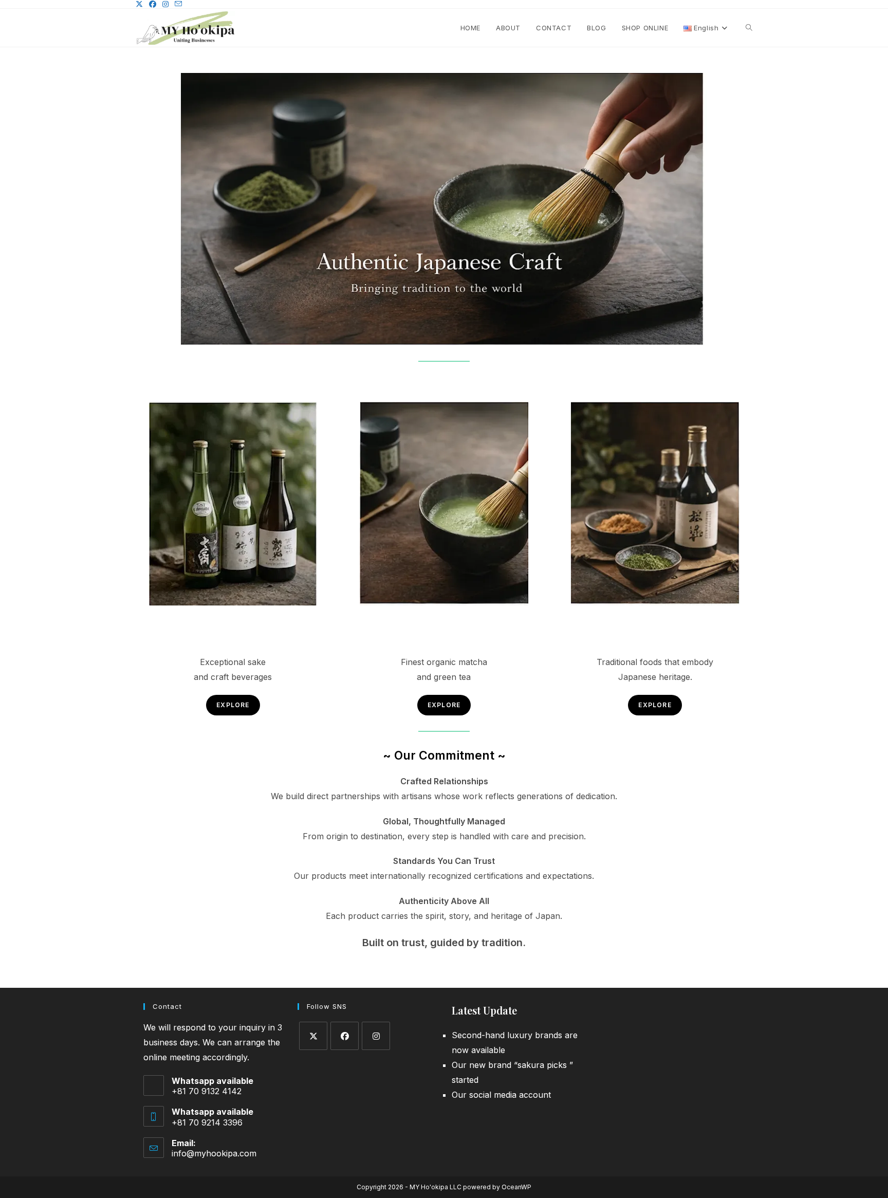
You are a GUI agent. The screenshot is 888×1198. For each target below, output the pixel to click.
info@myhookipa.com (214, 1153)
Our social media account (501, 1095)
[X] (313, 1036)
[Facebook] (344, 1036)
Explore (232, 705)
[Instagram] (376, 1036)
